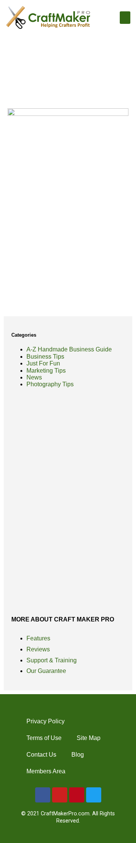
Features (38, 638)
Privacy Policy (45, 721)
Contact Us (41, 754)
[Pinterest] (76, 794)
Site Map (88, 738)
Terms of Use (44, 738)
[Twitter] (93, 794)
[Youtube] (59, 794)
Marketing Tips (46, 370)
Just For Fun (43, 363)
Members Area (45, 771)
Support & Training (51, 660)
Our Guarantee (46, 671)
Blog (77, 754)
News (34, 377)
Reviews (38, 649)
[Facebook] (42, 794)
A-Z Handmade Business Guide (69, 349)
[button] (125, 17)
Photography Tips (50, 384)
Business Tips (45, 356)
